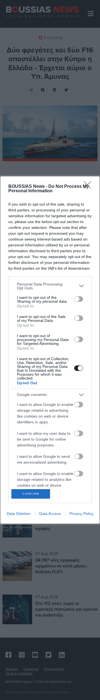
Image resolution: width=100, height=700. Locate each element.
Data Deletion (19, 513)
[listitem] (50, 286)
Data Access (50, 513)
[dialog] (50, 350)
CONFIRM (30, 493)
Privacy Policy (81, 513)
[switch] (78, 299)
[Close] (89, 186)
